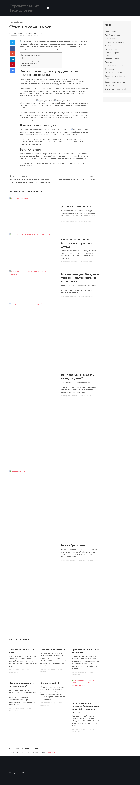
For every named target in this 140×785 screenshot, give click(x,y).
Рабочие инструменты (114, 66)
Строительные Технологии (24, 8)
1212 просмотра (87, 560)
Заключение (27, 65)
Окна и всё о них (16, 22)
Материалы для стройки (114, 42)
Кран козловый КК (49, 683)
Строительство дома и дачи (116, 82)
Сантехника (109, 69)
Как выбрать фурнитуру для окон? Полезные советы (41, 61)
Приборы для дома (112, 59)
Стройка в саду (111, 86)
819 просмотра (86, 221)
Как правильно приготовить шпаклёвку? (76, 180)
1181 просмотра (86, 396)
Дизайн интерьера (112, 35)
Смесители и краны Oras (53, 649)
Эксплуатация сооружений (115, 89)
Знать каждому (111, 39)
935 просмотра (33, 36)
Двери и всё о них (112, 32)
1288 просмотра (87, 296)
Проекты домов (111, 62)
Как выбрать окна (73, 545)
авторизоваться (51, 753)
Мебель (108, 46)
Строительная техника (114, 73)
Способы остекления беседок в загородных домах (76, 243)
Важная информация (30, 63)
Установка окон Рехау (76, 206)
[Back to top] (134, 779)
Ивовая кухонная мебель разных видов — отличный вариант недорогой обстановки (29, 181)
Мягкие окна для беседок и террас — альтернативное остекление (80, 278)
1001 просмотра (87, 262)
